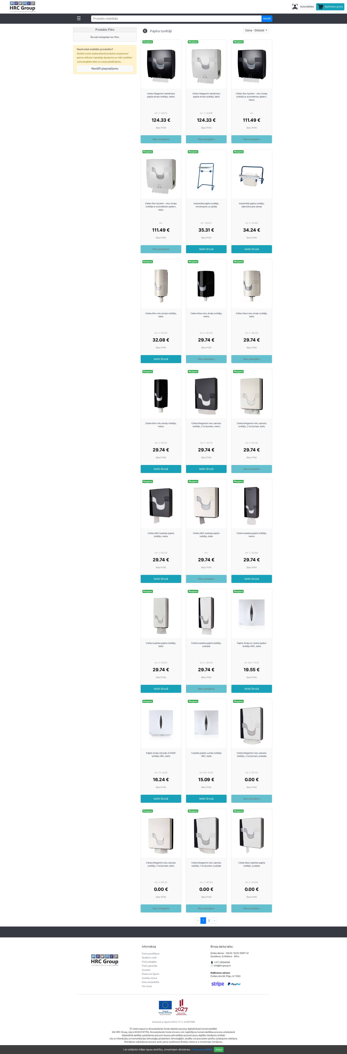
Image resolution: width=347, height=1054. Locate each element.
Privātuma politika (202, 1049)
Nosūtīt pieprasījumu (104, 68)
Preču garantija (149, 965)
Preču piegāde (149, 961)
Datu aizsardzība (150, 982)
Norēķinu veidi (149, 957)
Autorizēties (306, 6)
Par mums (147, 986)
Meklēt (267, 18)
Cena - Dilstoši (255, 30)
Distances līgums (150, 974)
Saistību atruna (149, 978)
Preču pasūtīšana (150, 953)
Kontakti (146, 970)
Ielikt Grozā (206, 249)
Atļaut (218, 1049)
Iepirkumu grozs (333, 6)
